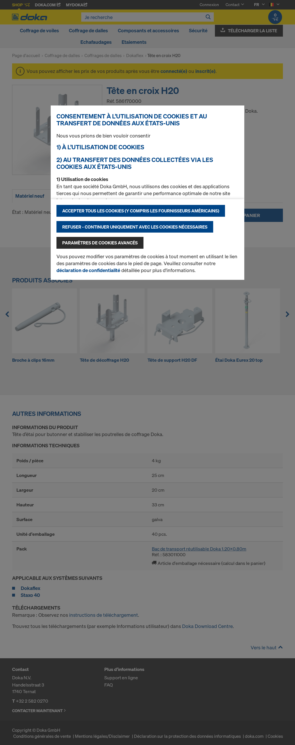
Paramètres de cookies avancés (100, 243)
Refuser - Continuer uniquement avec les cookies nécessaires (134, 227)
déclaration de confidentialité (88, 270)
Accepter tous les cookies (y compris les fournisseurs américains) (140, 211)
